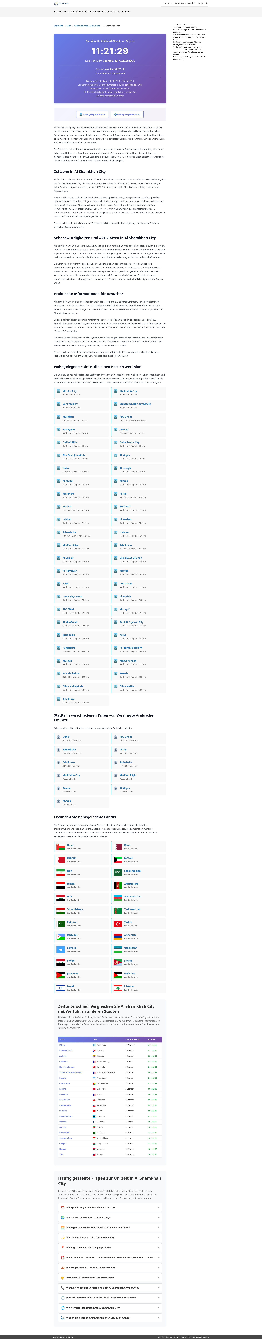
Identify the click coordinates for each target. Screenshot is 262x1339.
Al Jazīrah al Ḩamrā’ (131, 647)
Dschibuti (72, 935)
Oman (70, 845)
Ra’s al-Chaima (71, 673)
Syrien (71, 960)
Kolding (62, 1089)
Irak (69, 896)
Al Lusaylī (125, 468)
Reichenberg (65, 1105)
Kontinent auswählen (185, 3)
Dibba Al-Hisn (127, 686)
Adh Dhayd (126, 583)
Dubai (66, 468)
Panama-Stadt (65, 1050)
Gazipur (62, 1143)
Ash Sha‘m (69, 699)
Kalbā (123, 634)
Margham (68, 493)
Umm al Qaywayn (73, 596)
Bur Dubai (125, 506)
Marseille (63, 1094)
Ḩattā (66, 583)
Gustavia (63, 1061)
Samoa (100, 1154)
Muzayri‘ (125, 609)
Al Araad (68, 480)
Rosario (62, 1078)
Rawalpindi (64, 1132)
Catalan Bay (64, 1100)
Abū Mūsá (68, 609)
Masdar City (70, 391)
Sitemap (188, 1337)
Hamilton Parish (66, 1067)
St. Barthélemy (103, 1061)
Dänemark (101, 1089)
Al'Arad (124, 480)
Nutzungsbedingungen (201, 1337)
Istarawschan (65, 1138)
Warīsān (67, 506)
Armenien (130, 935)
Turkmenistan (132, 909)
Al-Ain (123, 493)
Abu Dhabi (126, 416)
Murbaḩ (67, 660)
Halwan (124, 532)
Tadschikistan (75, 909)
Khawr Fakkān (128, 660)
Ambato (63, 1056)
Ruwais (124, 673)
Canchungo (64, 1083)
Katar (127, 845)
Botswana (101, 1116)
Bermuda (101, 1067)
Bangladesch (102, 1143)
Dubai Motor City (129, 442)
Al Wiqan (125, 455)
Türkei (128, 922)
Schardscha (69, 532)
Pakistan (72, 922)
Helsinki (63, 1121)
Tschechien (101, 1105)
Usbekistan (130, 947)
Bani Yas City (70, 403)
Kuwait (128, 858)
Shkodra (63, 1111)
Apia (61, 1154)
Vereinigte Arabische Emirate (87, 26)
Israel (70, 986)
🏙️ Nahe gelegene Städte (93, 114)
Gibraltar (101, 1100)
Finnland (100, 1121)
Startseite (167, 3)
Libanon (129, 986)
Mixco (62, 1045)
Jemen (71, 883)
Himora (62, 1127)
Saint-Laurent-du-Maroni (70, 1072)
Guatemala (101, 1045)
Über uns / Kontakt (172, 1337)
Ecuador (100, 1056)
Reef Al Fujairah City (131, 622)
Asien (68, 26)
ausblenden (192, 25)
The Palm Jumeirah (74, 455)
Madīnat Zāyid (71, 545)
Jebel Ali (124, 429)
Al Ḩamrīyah (70, 570)
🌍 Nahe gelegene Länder (127, 114)
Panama (100, 1050)
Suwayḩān (69, 429)
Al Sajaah (68, 557)
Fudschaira (69, 647)
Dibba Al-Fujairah (73, 686)
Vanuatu (100, 1149)
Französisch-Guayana (106, 1072)
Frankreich (101, 1094)
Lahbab (67, 519)
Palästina (129, 973)
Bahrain (71, 858)
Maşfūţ (124, 570)
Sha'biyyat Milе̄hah (131, 557)
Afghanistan (131, 883)
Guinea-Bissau (103, 1083)
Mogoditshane (65, 1116)
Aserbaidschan (132, 896)
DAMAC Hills (70, 442)
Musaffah (68, 416)
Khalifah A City (128, 391)
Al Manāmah (70, 622)
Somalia (71, 947)
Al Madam (125, 519)
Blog (200, 3)
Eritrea (128, 960)
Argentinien (102, 1078)
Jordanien (72, 973)
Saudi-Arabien (132, 870)
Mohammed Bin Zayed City (135, 403)
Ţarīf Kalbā (69, 634)
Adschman (126, 545)
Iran (69, 870)
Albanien (101, 1111)
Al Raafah (125, 596)
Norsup (62, 1149)
